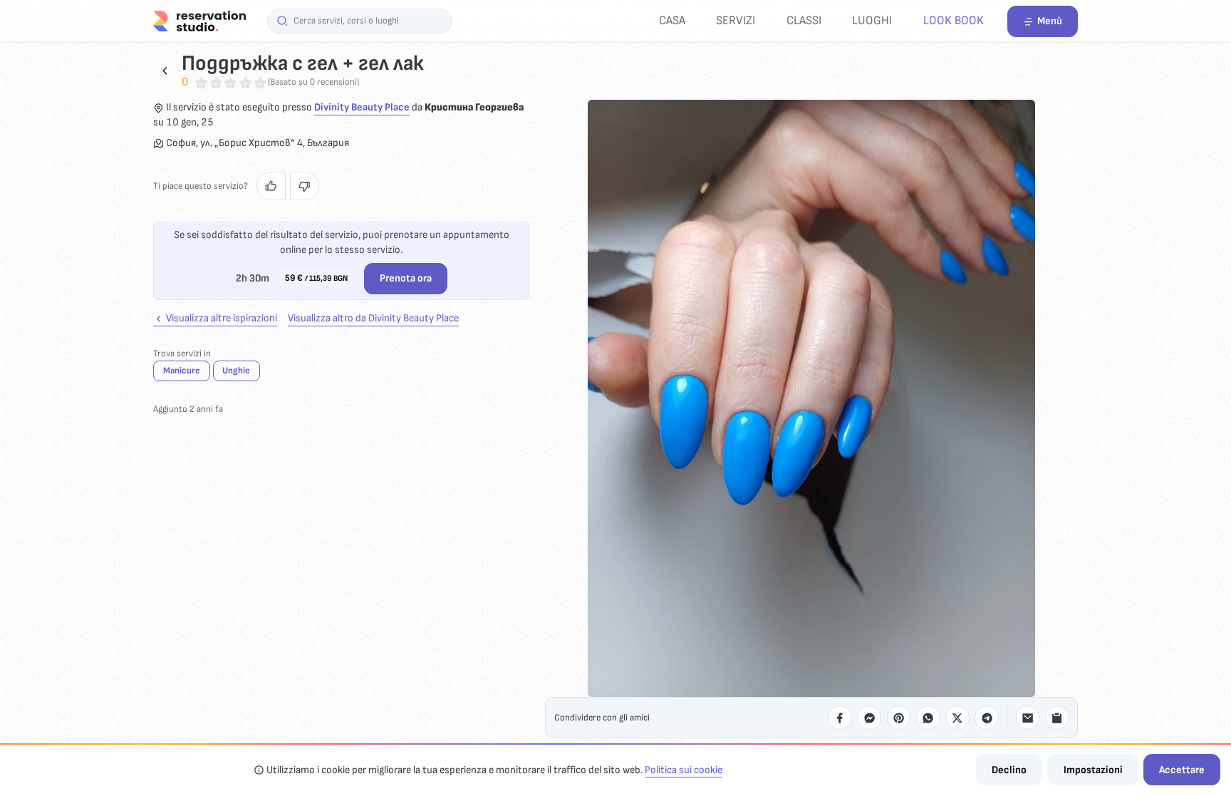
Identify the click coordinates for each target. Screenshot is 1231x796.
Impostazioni (1093, 770)
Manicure (181, 370)
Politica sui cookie (683, 770)
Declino (1009, 770)
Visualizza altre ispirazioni (220, 318)
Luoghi (872, 20)
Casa (672, 20)
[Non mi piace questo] (304, 186)
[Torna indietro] (165, 70)
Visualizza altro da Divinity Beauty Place (373, 318)
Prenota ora (406, 278)
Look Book (953, 20)
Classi (803, 20)
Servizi (735, 20)
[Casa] (199, 20)
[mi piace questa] (271, 186)
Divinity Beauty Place (362, 107)
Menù (1049, 21)
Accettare (1182, 770)
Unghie (236, 370)
